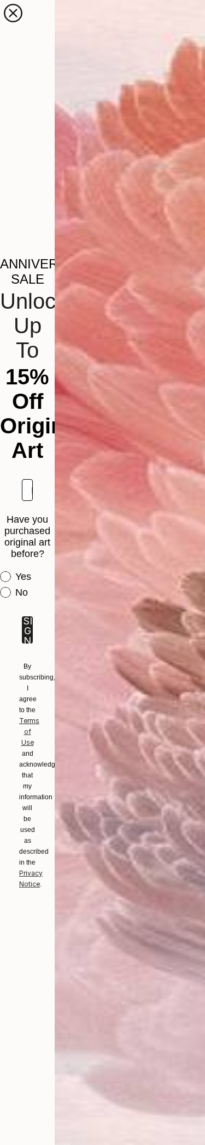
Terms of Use (29, 731)
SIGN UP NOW (27, 630)
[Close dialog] (13, 13)
